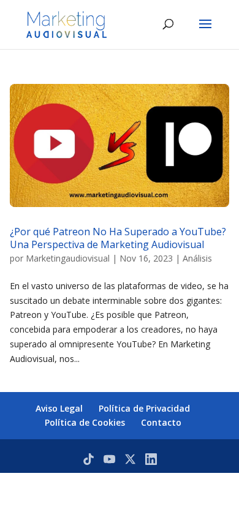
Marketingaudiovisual (68, 258)
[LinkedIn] (151, 459)
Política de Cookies (85, 422)
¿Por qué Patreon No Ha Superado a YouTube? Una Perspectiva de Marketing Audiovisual (118, 238)
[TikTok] (88, 459)
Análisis (197, 258)
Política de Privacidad (144, 408)
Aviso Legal (59, 408)
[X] (130, 459)
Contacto (161, 422)
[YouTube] (109, 459)
